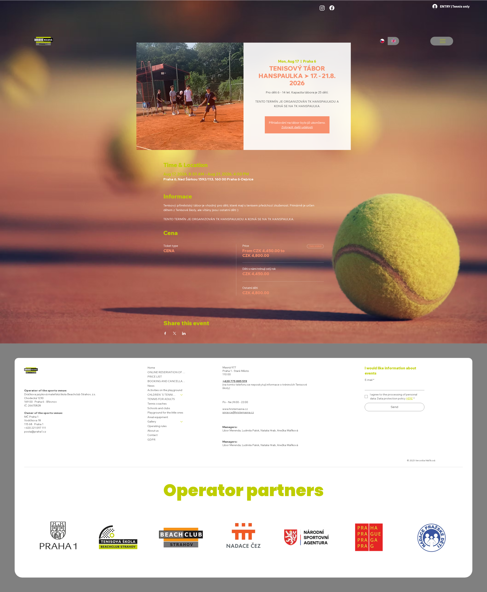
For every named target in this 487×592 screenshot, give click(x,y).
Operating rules (157, 426)
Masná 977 (229, 367)
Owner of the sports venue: (43, 413)
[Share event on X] (174, 333)
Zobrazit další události (297, 127)
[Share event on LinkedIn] (184, 333)
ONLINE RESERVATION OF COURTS (166, 372)
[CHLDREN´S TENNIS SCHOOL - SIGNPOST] (181, 395)
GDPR (151, 439)
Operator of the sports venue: (45, 390)
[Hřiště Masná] (322, 8)
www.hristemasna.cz (235, 409)
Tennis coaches (157, 403)
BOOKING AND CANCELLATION (166, 381)
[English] (393, 41)
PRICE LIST (154, 376)
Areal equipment (157, 417)
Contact (152, 435)
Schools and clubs (158, 408)
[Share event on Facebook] (165, 333)
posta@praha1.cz (35, 431)
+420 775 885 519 (234, 381)
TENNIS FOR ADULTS (161, 399)
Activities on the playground (164, 390)
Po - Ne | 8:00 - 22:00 (235, 402)
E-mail (369, 380)
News (150, 385)
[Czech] (382, 41)
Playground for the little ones (165, 412)
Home (151, 367)
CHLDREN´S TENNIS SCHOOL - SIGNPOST (162, 394)
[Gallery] (181, 421)
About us (153, 430)
